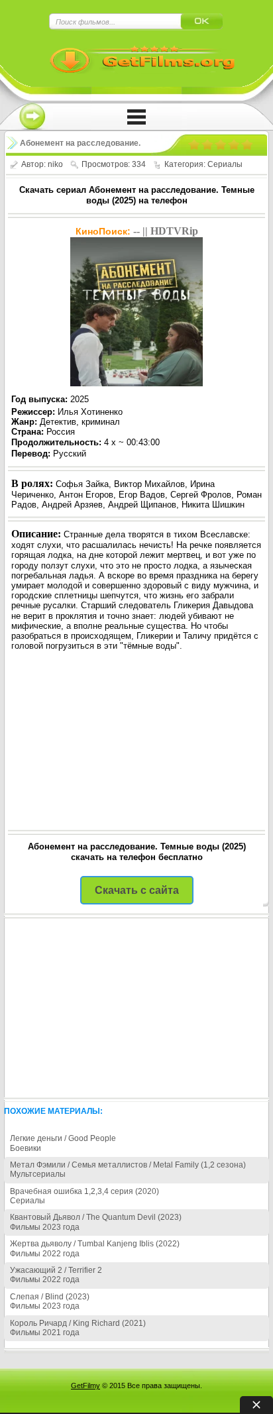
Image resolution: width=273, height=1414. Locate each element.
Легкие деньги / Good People (63, 1138)
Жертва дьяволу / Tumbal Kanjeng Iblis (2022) (95, 1243)
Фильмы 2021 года (45, 1332)
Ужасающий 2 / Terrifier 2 (56, 1270)
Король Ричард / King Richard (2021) (78, 1323)
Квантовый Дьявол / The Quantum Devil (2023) (96, 1217)
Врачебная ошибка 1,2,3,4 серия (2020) (84, 1191)
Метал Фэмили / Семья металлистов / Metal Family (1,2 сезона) (128, 1164)
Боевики (25, 1148)
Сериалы (225, 164)
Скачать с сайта (137, 890)
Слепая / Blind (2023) (49, 1296)
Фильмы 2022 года (45, 1253)
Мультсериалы (38, 1174)
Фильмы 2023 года (45, 1227)
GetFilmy (85, 1385)
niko (55, 164)
